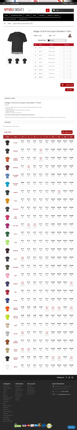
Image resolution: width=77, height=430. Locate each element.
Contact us (65, 3)
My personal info (31, 392)
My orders (29, 386)
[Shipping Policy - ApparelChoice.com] (38, 1)
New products (18, 386)
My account (31, 384)
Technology (6, 401)
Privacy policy (18, 393)
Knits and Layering (7, 411)
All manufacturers (16, 15)
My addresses (30, 390)
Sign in (71, 3)
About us (17, 392)
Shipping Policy (23, 19)
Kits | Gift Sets (6, 419)
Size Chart (17, 397)
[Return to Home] (4, 23)
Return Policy (18, 395)
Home (6, 15)
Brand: (36, 35)
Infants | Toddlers (53, 15)
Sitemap (17, 399)
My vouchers (30, 393)
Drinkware (5, 413)
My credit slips (30, 388)
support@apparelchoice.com (64, 394)
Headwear (42, 15)
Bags (34, 15)
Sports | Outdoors (10, 19)
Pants (4, 393)
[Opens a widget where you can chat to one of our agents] (71, 427)
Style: (50, 35)
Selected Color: (42, 40)
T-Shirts (27, 15)
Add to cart (68, 132)
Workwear (5, 407)
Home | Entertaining (7, 415)
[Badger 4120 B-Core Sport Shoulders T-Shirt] (10, 61)
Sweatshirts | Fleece (7, 397)
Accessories (6, 409)
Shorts (4, 392)
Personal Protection (7, 421)
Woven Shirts (6, 399)
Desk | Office (6, 417)
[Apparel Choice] (14, 9)
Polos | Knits (6, 386)
